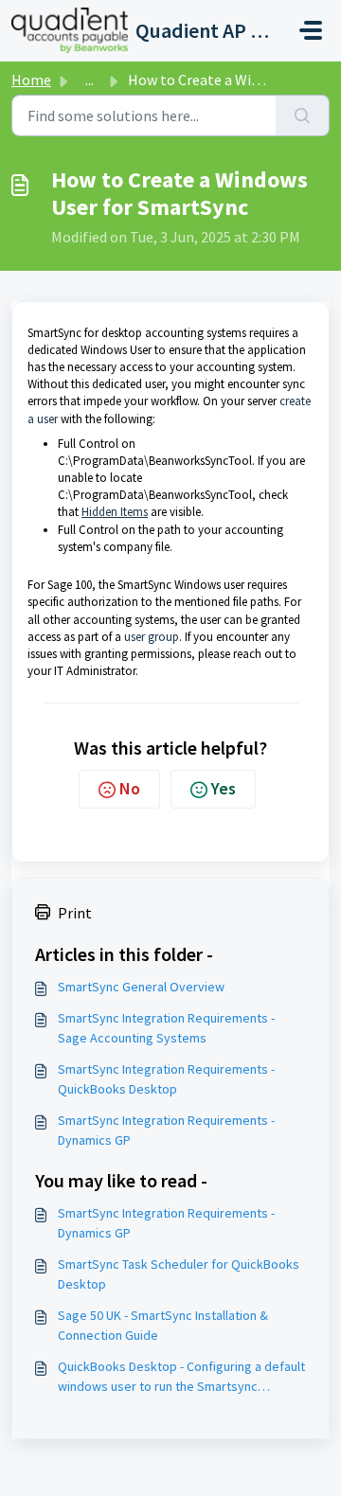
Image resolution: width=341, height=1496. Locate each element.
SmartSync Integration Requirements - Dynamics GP (166, 1130)
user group (151, 637)
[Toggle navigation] (311, 30)
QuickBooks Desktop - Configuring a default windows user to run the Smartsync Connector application (181, 1377)
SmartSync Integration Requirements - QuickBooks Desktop (166, 1078)
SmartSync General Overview (141, 986)
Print (75, 912)
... (89, 79)
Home (31, 79)
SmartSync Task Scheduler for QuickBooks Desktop (178, 1274)
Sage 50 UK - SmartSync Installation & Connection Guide (163, 1325)
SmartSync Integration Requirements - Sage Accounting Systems (166, 1027)
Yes (223, 788)
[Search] (303, 115)
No (129, 788)
